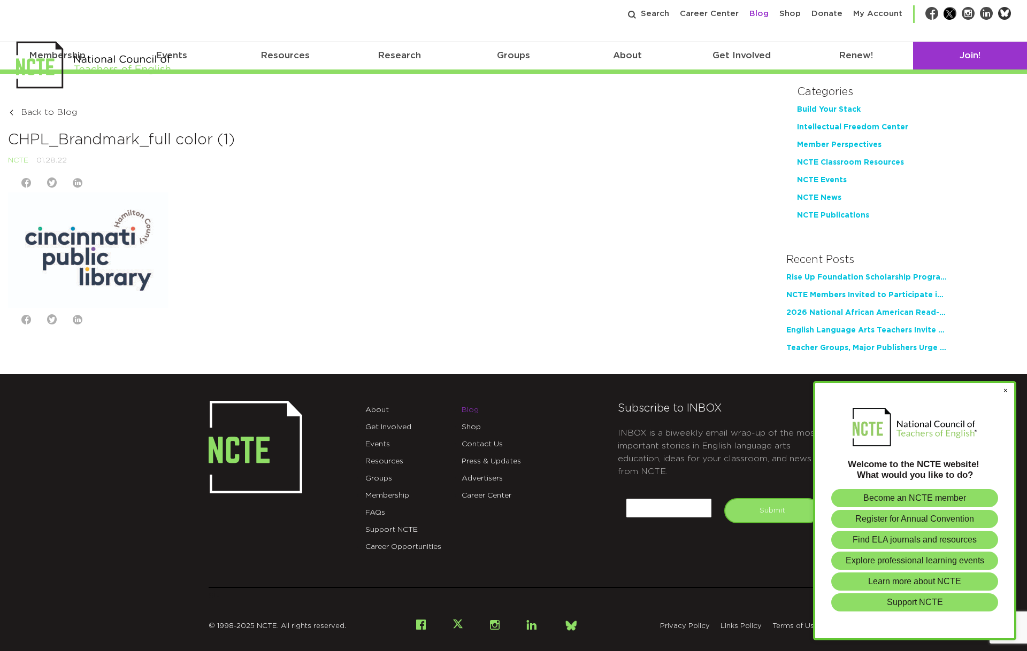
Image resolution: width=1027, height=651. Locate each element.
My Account (877, 14)
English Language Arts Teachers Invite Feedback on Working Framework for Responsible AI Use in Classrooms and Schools (866, 330)
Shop (790, 14)
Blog (759, 14)
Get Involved (741, 55)
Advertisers (482, 478)
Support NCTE (391, 529)
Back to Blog (49, 112)
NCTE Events (822, 180)
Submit (772, 510)
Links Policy (741, 626)
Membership (387, 495)
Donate (826, 14)
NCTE (18, 160)
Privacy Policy (685, 626)
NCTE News (819, 197)
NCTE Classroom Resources (850, 162)
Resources (285, 55)
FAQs (375, 512)
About (627, 55)
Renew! (856, 55)
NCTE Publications (833, 215)
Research (399, 55)
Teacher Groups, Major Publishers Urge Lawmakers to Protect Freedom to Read (866, 348)
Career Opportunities (403, 547)
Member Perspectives (839, 145)
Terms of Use (795, 626)
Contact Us (482, 444)
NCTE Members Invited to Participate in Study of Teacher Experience (866, 295)
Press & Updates (491, 461)
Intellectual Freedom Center (852, 127)
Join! (970, 55)
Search (655, 14)
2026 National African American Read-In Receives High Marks (866, 312)
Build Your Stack (829, 109)
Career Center (709, 14)
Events (377, 444)
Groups (513, 55)
